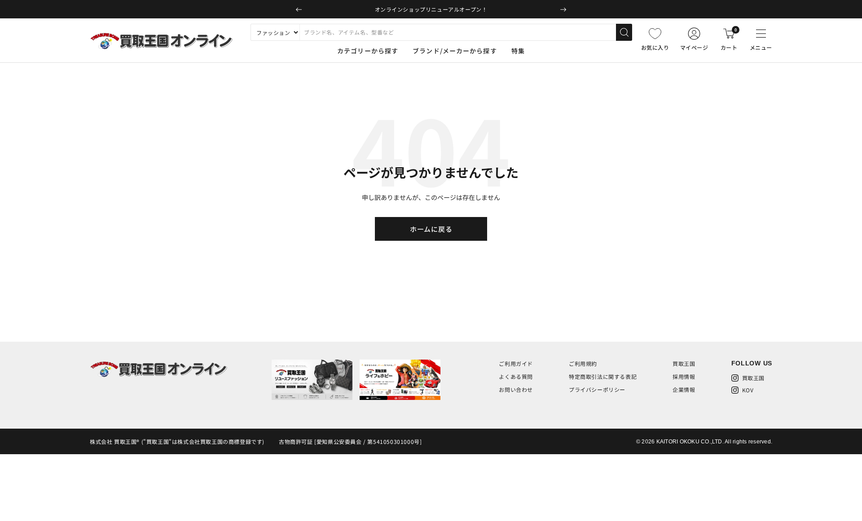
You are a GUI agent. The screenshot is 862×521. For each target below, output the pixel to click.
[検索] (624, 32)
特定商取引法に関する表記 (603, 376)
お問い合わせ (516, 389)
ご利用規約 (583, 363)
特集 (518, 50)
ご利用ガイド (516, 363)
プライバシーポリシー (597, 389)
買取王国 (684, 363)
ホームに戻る (431, 229)
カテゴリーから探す (367, 50)
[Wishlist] (655, 33)
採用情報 (684, 376)
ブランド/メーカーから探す (455, 50)
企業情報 (684, 389)
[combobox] (457, 32)
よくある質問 (516, 376)
